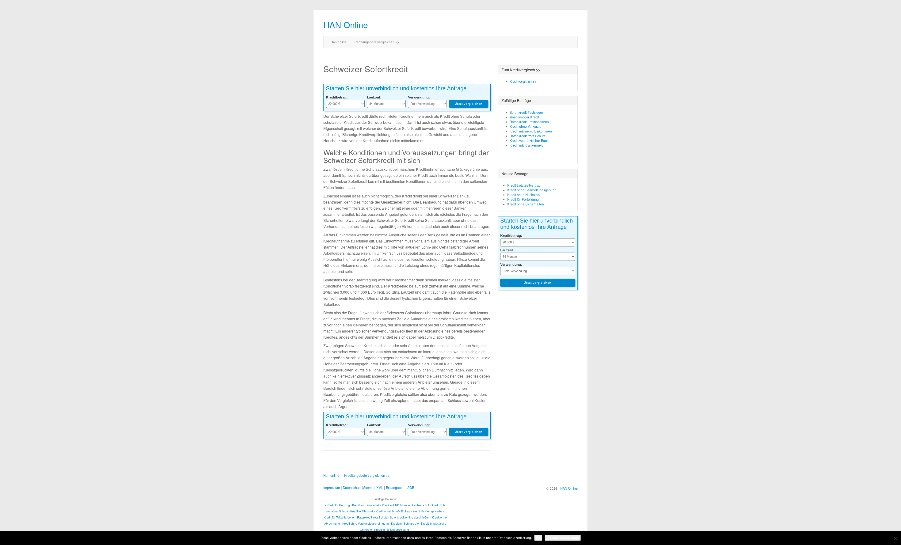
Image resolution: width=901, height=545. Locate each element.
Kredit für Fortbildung (523, 199)
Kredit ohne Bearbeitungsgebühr (531, 190)
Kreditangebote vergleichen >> (376, 42)
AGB (410, 487)
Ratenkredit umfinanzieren (529, 121)
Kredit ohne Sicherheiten (525, 204)
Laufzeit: (374, 97)
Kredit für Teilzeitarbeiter (339, 517)
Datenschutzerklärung (562, 538)
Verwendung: (419, 97)
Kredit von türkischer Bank (529, 140)
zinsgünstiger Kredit (524, 117)
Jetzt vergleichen (468, 104)
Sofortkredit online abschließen (410, 517)
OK (538, 538)
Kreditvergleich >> (523, 81)
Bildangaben (395, 487)
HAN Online (345, 24)
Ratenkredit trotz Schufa (528, 135)
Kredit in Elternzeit (362, 511)
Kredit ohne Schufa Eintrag (393, 511)
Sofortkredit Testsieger (526, 112)
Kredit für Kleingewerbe (427, 511)
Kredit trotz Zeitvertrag (524, 185)
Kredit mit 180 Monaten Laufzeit (402, 505)
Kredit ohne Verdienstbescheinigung (365, 523)
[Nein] (895, 538)
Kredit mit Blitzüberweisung (391, 529)
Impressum (331, 487)
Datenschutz (352, 487)
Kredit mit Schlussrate (405, 523)
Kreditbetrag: (337, 97)
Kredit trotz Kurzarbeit (366, 505)
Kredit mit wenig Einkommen (531, 131)
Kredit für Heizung (338, 505)
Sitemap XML (373, 487)
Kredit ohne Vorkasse (525, 126)
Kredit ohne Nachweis (523, 194)
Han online (339, 42)
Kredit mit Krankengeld (526, 145)
